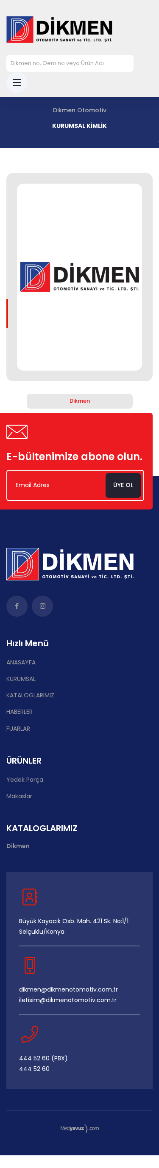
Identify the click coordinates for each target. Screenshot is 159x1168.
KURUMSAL (21, 679)
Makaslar (19, 796)
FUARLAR (18, 728)
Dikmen (80, 401)
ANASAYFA (21, 662)
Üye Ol (123, 485)
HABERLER (19, 711)
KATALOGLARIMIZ (30, 695)
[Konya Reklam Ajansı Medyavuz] (80, 1128)
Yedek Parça (24, 779)
